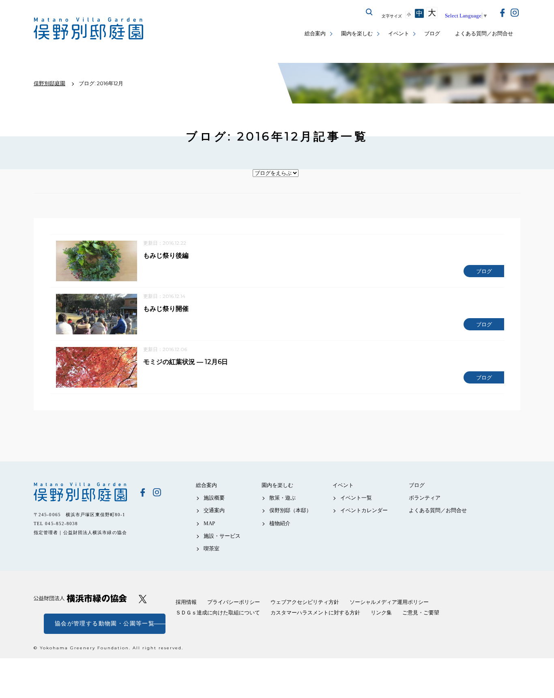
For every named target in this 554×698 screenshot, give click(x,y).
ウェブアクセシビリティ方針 (305, 602)
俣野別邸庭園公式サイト (88, 28)
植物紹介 (279, 523)
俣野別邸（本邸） (290, 510)
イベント (398, 33)
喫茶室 (211, 548)
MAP (209, 523)
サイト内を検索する (369, 12)
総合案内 (315, 33)
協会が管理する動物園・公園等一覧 (105, 623)
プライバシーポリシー (233, 602)
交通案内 (214, 510)
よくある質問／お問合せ (484, 33)
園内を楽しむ (357, 33)
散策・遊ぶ (282, 498)
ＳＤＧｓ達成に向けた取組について (218, 613)
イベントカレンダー (364, 510)
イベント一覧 (356, 498)
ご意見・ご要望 (420, 613)
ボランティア (424, 498)
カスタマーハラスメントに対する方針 (315, 613)
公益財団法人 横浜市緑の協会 (80, 598)
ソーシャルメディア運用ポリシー (389, 602)
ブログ (432, 33)
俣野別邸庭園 (80, 492)
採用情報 (186, 602)
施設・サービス (222, 536)
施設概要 (214, 498)
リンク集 (381, 613)
